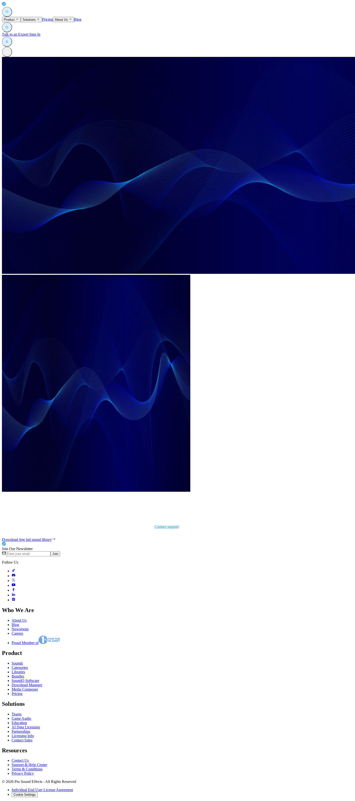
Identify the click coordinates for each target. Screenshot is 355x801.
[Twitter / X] (13, 581)
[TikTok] (13, 571)
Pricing (47, 19)
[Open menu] (7, 52)
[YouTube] (13, 585)
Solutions (30, 19)
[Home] (15, 4)
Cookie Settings (25, 794)
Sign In (34, 34)
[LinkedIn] (13, 595)
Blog (77, 19)
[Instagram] (13, 600)
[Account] (7, 42)
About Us (62, 19)
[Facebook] (13, 590)
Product (10, 19)
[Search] (7, 12)
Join (55, 554)
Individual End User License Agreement (42, 790)
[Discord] (13, 576)
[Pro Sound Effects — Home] (15, 544)
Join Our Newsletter (17, 549)
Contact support (167, 527)
